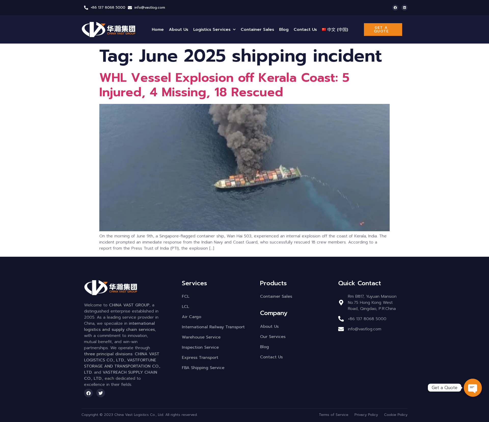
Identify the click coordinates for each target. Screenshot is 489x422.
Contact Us (305, 29)
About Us (178, 29)
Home (158, 29)
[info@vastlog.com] (130, 8)
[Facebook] (395, 8)
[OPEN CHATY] (473, 388)
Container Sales (257, 29)
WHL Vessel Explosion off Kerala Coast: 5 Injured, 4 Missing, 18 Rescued (224, 85)
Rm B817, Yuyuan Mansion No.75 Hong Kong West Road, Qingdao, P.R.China (372, 302)
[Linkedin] (404, 8)
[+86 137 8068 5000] (86, 8)
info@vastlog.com (149, 7)
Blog (284, 29)
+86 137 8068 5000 (108, 7)
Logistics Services (211, 29)
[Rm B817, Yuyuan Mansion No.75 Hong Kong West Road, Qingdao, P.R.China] (341, 302)
